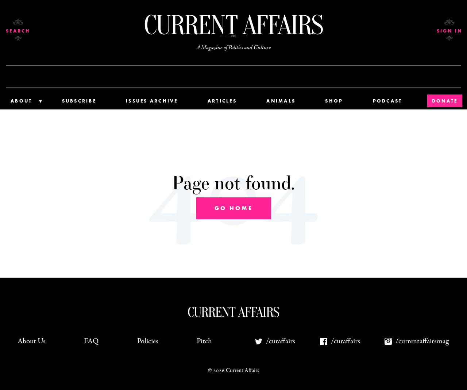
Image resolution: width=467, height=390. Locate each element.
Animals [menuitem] (281, 101)
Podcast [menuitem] (387, 101)
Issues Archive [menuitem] (152, 101)
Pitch (204, 341)
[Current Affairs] (233, 25)
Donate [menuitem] (445, 101)
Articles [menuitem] (222, 101)
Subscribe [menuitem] (79, 101)
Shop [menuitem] (334, 101)
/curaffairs (280, 341)
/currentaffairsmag (422, 341)
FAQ (91, 341)
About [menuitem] (21, 101)
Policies (147, 341)
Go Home (234, 208)
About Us (32, 341)
